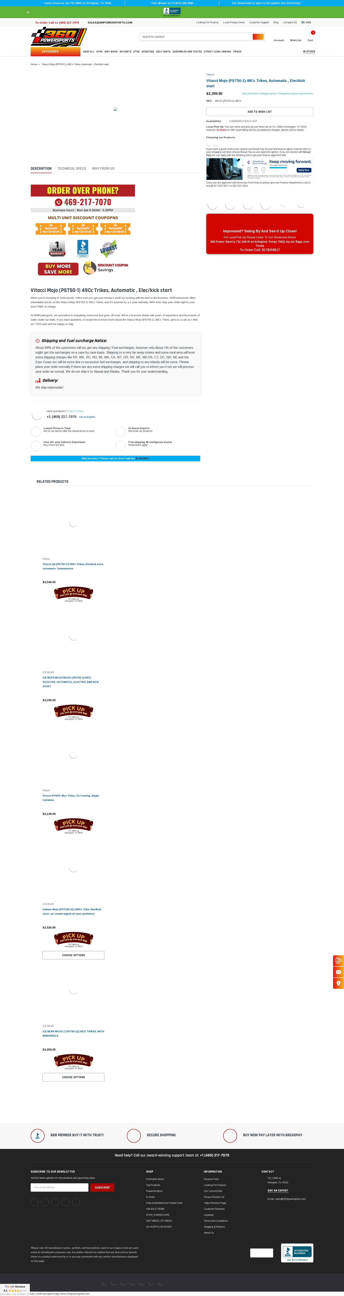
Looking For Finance (207, 22)
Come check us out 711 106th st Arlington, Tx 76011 (77, 3)
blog (276, 22)
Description (41, 168)
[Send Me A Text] (338, 960)
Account (279, 40)
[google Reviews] (15, 1288)
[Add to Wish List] (102, 582)
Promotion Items (155, 1179)
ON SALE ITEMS (155, 1209)
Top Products (153, 1185)
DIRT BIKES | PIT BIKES (159, 1220)
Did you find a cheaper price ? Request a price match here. (277, 93)
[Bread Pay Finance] (209, 143)
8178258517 (143, 458)
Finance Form (211, 1179)
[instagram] (55, 1202)
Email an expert (74, 411)
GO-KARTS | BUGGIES (159, 1226)
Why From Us (103, 168)
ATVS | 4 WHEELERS (157, 1215)
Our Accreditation (171, 16)
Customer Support (259, 22)
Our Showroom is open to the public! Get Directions (266, 3)
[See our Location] (338, 983)
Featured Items (154, 1191)
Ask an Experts (87, 417)
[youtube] (66, 1202)
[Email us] (338, 971)
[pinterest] (45, 1202)
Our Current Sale (213, 1191)
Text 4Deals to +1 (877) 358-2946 (172, 3)
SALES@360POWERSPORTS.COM (110, 22)
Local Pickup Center (234, 22)
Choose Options (73, 955)
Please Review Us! (214, 1197)
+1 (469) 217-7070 (61, 417)
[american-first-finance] (216, 143)
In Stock (150, 1197)
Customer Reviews (214, 1209)
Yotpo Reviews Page (215, 1203)
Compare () (290, 22)
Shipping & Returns (214, 1226)
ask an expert (278, 1191)
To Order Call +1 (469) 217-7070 (57, 22)
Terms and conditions (216, 1220)
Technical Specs (72, 168)
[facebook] (35, 1202)
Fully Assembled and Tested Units (164, 1203)
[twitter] (76, 1202)
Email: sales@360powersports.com (287, 1199)
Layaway (209, 1215)
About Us (209, 1232)
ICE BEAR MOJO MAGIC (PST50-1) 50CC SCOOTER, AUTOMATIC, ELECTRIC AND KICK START (71, 682)
